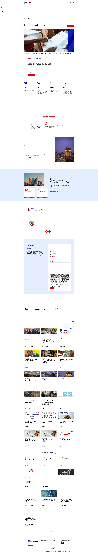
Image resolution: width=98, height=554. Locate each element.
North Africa (52, 546)
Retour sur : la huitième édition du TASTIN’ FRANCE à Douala (31, 440)
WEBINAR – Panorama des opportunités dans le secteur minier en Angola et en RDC (66, 500)
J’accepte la (56, 286)
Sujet (52, 256)
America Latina (53, 548)
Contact (68, 2)
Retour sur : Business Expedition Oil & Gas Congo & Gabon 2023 (31, 500)
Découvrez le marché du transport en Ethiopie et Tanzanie (30, 519)
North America (53, 547)
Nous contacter (61, 53)
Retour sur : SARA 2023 (65, 458)
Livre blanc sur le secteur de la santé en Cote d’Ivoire (66, 360)
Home (24, 18)
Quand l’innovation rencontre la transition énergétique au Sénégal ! (31, 338)
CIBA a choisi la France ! (65, 439)
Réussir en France (28, 53)
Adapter (2, 11)
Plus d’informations (54, 191)
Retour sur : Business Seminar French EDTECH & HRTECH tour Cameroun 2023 (48, 479)
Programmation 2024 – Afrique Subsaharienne (30, 422)
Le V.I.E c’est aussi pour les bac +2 (48, 422)
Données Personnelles (53, 551)
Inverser (2, 7)
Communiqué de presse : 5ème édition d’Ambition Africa (30, 459)
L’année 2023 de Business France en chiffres (65, 400)
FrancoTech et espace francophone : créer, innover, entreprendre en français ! (66, 381)
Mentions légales (48, 551)
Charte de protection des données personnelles (60, 284)
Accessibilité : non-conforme (60, 551)
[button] (29, 318)
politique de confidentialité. (57, 286)
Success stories (55, 53)
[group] (49, 221)
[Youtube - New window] (64, 543)
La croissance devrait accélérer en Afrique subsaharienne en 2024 (65, 479)
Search (64, 316)
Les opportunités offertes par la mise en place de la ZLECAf (48, 500)
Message (51, 263)
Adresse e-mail (54, 253)
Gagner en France (48, 53)
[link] (51, 531)
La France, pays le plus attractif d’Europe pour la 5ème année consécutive (31, 401)
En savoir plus (26, 157)
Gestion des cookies (67, 551)
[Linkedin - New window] (62, 543)
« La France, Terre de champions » (47, 380)
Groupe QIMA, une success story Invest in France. (65, 337)
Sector (25, 316)
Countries (38, 316)
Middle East (52, 545)
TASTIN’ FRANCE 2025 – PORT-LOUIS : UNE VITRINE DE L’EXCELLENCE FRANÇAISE (48, 361)
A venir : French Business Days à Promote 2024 (66, 422)
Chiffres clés (35, 53)
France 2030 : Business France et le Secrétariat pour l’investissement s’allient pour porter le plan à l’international (31, 480)
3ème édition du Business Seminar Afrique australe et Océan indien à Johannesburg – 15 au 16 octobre (31, 381)
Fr (70, 2)
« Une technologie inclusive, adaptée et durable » (31, 360)
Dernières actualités (69, 53)
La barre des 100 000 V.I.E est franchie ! (48, 459)
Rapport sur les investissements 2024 (49, 116)
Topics (50, 316)
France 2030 (41, 53)
